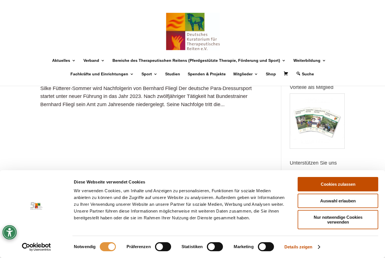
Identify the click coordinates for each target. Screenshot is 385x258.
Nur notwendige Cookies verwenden (338, 219)
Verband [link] (91, 60)
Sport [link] (146, 74)
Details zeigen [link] (298, 246)
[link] (36, 247)
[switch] (163, 246)
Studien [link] (172, 74)
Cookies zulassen (338, 184)
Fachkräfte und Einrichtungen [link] (99, 74)
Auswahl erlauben (338, 200)
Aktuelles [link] (61, 60)
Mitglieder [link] (243, 74)
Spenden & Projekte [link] (207, 74)
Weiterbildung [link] (306, 60)
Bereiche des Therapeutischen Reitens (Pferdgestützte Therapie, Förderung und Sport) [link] (196, 60)
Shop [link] (271, 74)
